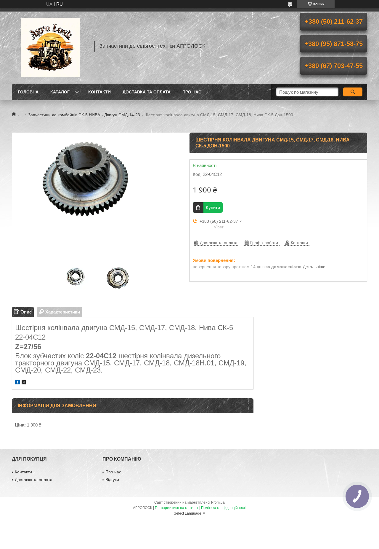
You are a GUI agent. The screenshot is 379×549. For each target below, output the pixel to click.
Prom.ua (218, 502)
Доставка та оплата (147, 92)
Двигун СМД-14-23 (122, 114)
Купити (213, 207)
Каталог (60, 92)
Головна (28, 92)
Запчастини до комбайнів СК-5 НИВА (64, 114)
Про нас (191, 92)
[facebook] (17, 382)
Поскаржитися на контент (176, 508)
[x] (24, 382)
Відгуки (112, 479)
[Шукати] (352, 91)
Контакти (99, 92)
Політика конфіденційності (223, 508)
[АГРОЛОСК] (50, 46)
